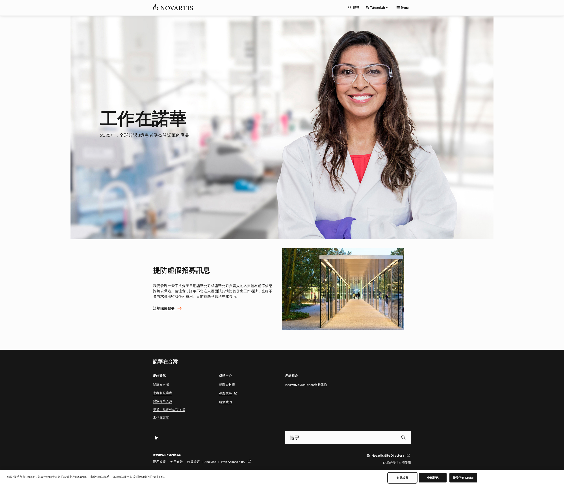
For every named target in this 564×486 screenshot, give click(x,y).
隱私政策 (159, 461)
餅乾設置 (193, 461)
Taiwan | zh (377, 7)
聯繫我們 (225, 401)
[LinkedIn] (156, 437)
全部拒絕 (433, 477)
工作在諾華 (161, 417)
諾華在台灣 (161, 384)
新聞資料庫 (227, 384)
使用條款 (176, 461)
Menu (405, 7)
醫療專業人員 (162, 401)
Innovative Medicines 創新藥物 (306, 384)
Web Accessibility (233, 461)
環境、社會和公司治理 (169, 409)
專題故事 (225, 392)
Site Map (210, 461)
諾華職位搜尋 (164, 308)
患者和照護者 (162, 392)
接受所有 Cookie (463, 477)
